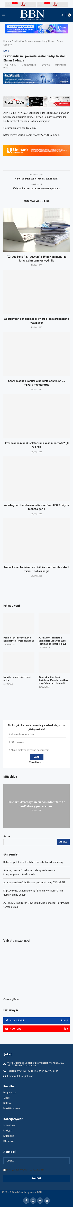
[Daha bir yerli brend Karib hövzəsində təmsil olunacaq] (18, 623)
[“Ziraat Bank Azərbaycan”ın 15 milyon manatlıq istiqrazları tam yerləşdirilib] (36, 230)
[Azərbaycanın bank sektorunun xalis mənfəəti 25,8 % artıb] (36, 416)
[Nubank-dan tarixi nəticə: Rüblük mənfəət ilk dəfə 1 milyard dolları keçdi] (36, 540)
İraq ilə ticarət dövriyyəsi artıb (17, 678)
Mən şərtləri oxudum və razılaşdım (25, 1169)
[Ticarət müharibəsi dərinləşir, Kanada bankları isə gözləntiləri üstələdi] (54, 662)
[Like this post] (26, 165)
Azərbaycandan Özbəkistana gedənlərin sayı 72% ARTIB (34, 882)
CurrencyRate (11, 999)
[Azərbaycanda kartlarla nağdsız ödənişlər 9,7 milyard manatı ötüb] (36, 354)
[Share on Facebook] (33, 165)
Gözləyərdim (19, 742)
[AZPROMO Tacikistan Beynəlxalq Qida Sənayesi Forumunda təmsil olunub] (54, 623)
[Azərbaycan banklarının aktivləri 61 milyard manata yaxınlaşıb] (36, 292)
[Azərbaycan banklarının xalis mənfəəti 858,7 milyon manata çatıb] (36, 478)
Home (6, 41)
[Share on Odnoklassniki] (56, 165)
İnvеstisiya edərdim (23, 734)
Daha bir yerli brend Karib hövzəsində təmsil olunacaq (33, 862)
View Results (36, 762)
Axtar (6, 836)
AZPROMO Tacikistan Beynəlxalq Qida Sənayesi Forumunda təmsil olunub (53, 640)
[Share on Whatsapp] (64, 165)
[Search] (61, 15)
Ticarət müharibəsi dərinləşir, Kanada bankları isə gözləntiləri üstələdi (53, 680)
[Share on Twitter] (41, 165)
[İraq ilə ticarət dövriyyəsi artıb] (18, 662)
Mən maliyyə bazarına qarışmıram (30, 750)
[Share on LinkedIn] (49, 165)
